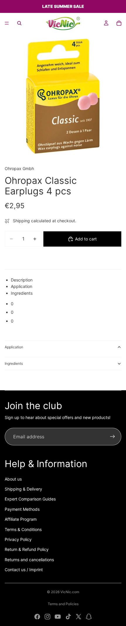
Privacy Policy (18, 539)
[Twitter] (78, 616)
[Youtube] (57, 616)
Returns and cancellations (29, 559)
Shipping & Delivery (23, 488)
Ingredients (14, 363)
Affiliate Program (21, 519)
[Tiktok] (68, 616)
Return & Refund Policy (27, 549)
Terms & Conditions (23, 529)
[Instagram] (47, 616)
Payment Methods (22, 509)
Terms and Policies (63, 604)
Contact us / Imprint (24, 569)
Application (14, 347)
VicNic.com (69, 592)
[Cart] (119, 23)
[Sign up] (112, 436)
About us (13, 478)
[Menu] (6, 23)
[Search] (19, 23)
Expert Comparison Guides (30, 498)
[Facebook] (37, 616)
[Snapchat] (88, 616)
